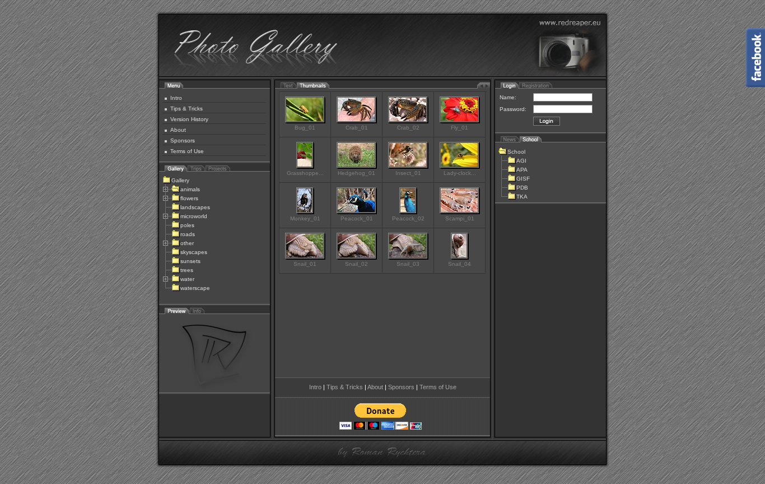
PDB (522, 188)
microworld (193, 216)
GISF (523, 179)
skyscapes (193, 252)
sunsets (190, 261)
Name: (508, 97)
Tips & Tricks (186, 108)
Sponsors (182, 140)
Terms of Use (187, 151)
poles (187, 225)
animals (190, 189)
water (187, 279)
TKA (522, 196)
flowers (189, 198)
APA (522, 170)
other (187, 243)
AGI (521, 161)
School (516, 152)
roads (187, 234)
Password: (513, 109)
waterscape (195, 288)
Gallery (180, 180)
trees (186, 270)
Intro (176, 98)
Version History (189, 119)
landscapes (195, 207)
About (178, 130)
